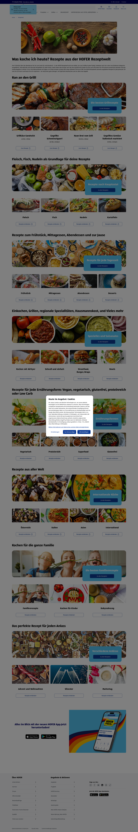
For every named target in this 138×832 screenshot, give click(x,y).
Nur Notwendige (69, 432)
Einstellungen (55, 432)
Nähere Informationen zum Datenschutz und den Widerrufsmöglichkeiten (69, 427)
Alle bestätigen (84, 432)
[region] (69, 416)
